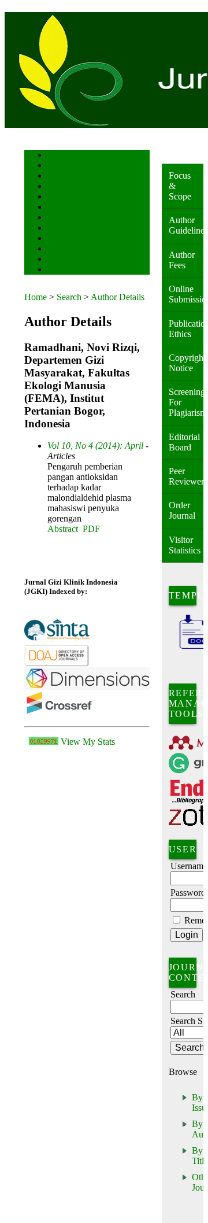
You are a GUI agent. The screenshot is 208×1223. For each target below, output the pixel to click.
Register (58, 187)
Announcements (67, 229)
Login (55, 176)
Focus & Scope (180, 186)
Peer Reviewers (186, 476)
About (55, 166)
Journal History (67, 260)
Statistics (59, 239)
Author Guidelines (186, 225)
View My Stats (88, 742)
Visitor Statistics (184, 545)
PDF (91, 529)
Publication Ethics (186, 329)
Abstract (62, 529)
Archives (58, 218)
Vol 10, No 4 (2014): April (95, 445)
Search (55, 197)
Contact (57, 270)
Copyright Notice (186, 363)
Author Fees (182, 260)
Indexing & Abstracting (77, 249)
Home (54, 156)
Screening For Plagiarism (186, 402)
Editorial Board (184, 442)
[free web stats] (43, 742)
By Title (200, 1156)
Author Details (117, 297)
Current (57, 208)
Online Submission (186, 294)
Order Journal (182, 510)
